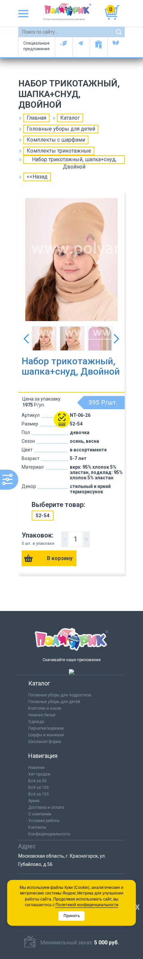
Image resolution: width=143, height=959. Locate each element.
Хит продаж (39, 774)
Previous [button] (26, 339)
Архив (34, 800)
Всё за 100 (38, 787)
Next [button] (116, 339)
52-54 (43, 516)
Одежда (36, 721)
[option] (71, 259)
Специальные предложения (36, 46)
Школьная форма (44, 741)
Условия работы (44, 820)
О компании (39, 814)
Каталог (70, 118)
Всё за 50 (37, 781)
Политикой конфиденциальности (87, 904)
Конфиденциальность (49, 834)
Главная (36, 118)
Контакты (37, 827)
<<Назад (37, 177)
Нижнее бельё (42, 715)
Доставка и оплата (46, 807)
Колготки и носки (44, 708)
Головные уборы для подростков (81, 47)
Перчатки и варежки (116, 47)
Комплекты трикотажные (59, 151)
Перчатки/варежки (46, 728)
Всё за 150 (38, 794)
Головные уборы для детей (63, 47)
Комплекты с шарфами (56, 140)
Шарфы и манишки (98, 47)
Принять (72, 915)
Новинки (36, 767)
